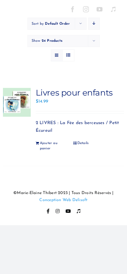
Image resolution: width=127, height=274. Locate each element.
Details (83, 143)
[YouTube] (100, 9)
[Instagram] (86, 9)
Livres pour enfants (74, 93)
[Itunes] (113, 9)
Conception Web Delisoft (63, 200)
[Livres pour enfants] (17, 102)
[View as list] (68, 55)
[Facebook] (73, 9)
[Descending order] (94, 24)
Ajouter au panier (49, 145)
